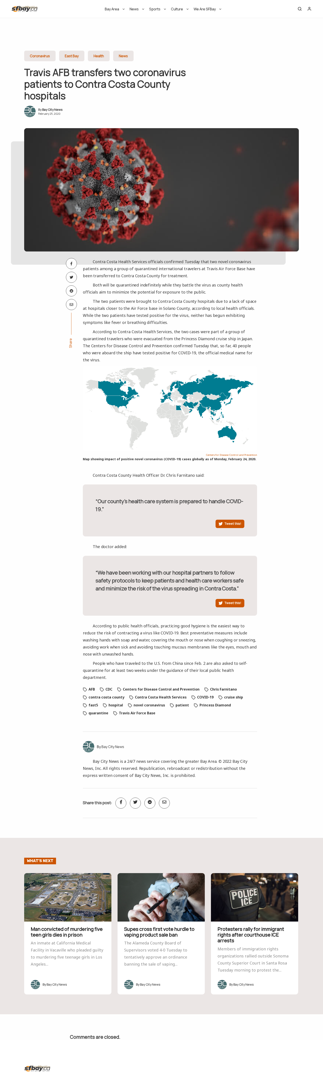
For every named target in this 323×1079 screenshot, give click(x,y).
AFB (92, 689)
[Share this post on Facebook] (71, 263)
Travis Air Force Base (137, 713)
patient (182, 705)
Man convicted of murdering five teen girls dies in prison (67, 932)
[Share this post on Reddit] (71, 290)
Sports (154, 9)
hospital (116, 705)
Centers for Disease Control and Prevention (231, 454)
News (134, 9)
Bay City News (52, 109)
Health (99, 56)
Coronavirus (40, 56)
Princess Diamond (215, 705)
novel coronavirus (149, 705)
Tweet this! (232, 523)
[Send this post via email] (71, 304)
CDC (108, 689)
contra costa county (106, 697)
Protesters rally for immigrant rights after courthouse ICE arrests (251, 935)
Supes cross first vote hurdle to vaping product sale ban (159, 932)
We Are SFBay (205, 9)
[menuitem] (113, 10)
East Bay (72, 56)
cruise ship (233, 697)
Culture (177, 9)
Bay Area (112, 9)
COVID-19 (205, 697)
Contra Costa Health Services (161, 697)
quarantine (98, 713)
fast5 (93, 705)
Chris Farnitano (223, 689)
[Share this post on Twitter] (71, 277)
